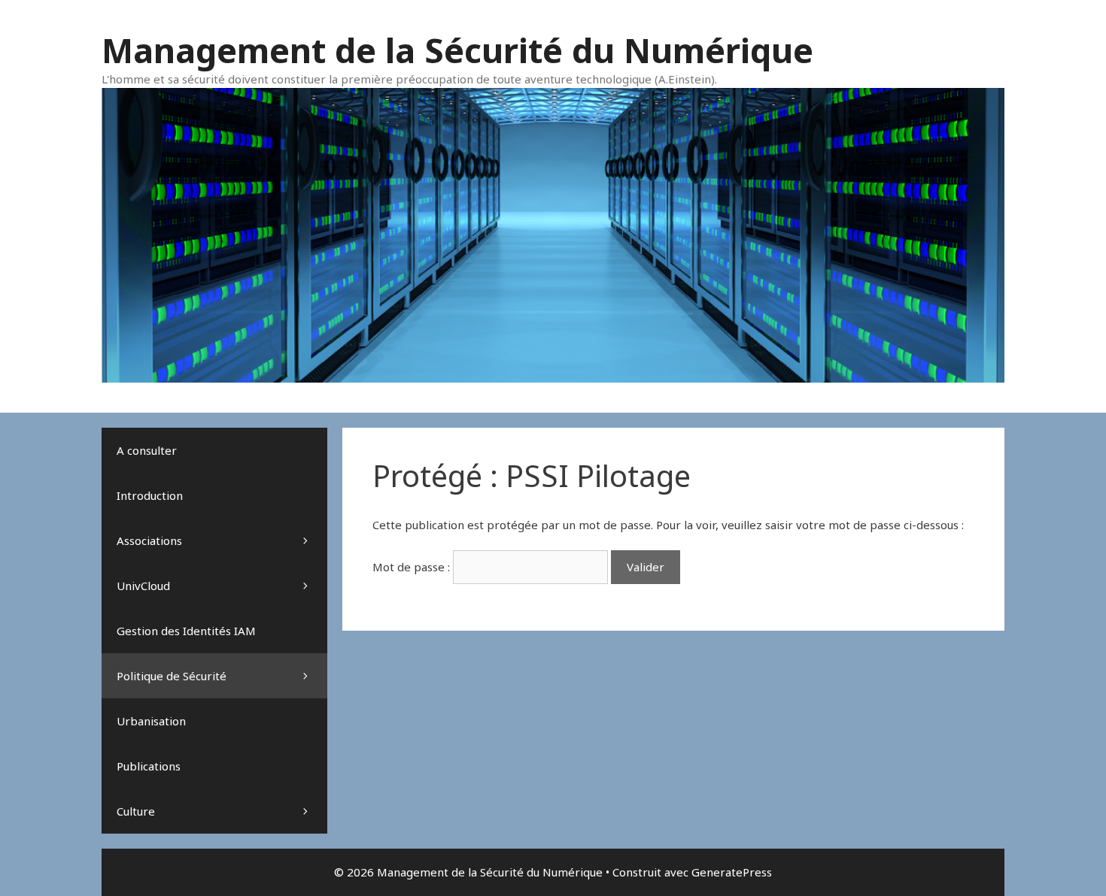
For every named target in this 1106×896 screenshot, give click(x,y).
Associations (149, 540)
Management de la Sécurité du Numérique (457, 50)
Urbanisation (151, 720)
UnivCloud (143, 585)
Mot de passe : (412, 566)
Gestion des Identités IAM (186, 630)
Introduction (150, 495)
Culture (136, 811)
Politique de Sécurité (171, 675)
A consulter (147, 450)
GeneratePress (731, 871)
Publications (149, 765)
